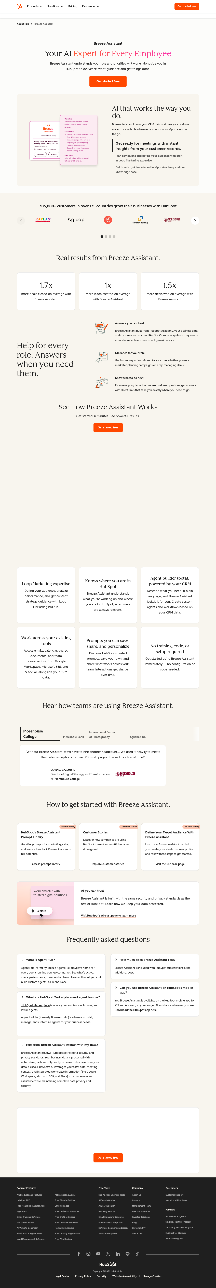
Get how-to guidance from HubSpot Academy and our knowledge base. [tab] (150, 170)
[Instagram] (88, 1254)
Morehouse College (67, 779)
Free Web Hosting (63, 1239)
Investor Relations (141, 1217)
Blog (134, 1222)
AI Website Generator (27, 1228)
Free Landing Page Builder (67, 1233)
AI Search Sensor (107, 1206)
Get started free (188, 6)
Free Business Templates (111, 1222)
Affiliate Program (174, 1238)
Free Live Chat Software (66, 1222)
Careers (136, 1200)
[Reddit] (127, 1254)
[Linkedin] (118, 1254)
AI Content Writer (25, 1222)
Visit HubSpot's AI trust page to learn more (108, 915)
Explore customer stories (108, 864)
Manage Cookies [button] (152, 1276)
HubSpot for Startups (176, 1233)
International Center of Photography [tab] (102, 735)
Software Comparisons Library (113, 1228)
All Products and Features (29, 1195)
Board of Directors (141, 1211)
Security (101, 1276)
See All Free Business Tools (112, 1195)
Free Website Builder (65, 1200)
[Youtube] (98, 1254)
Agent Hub (23, 24)
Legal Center (62, 1276)
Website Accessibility (124, 1276)
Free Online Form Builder (67, 1211)
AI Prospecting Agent (65, 1195)
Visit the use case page (170, 864)
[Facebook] (78, 1254)
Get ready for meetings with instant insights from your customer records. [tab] (148, 146)
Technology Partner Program (179, 1227)
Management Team (141, 1206)
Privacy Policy (83, 1276)
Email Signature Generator (111, 1217)
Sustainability (138, 1228)
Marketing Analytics (64, 1228)
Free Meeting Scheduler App (31, 1206)
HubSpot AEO (23, 1200)
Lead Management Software (31, 1239)
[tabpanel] (64, 140)
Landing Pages (62, 1206)
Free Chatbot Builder (65, 1217)
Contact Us (137, 1233)
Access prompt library (46, 864)
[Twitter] (108, 1254)
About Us (136, 1195)
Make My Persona (107, 1211)
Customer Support (174, 1195)
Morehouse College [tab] (33, 734)
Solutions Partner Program (178, 1222)
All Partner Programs (176, 1216)
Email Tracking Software (28, 1217)
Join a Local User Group (177, 1200)
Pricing (72, 6)
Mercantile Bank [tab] (73, 737)
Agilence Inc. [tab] (138, 737)
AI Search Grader (107, 1200)
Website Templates (108, 1233)
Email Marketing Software (29, 1233)
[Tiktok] (137, 1254)
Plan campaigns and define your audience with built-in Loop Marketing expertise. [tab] (149, 158)
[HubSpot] (19, 6)
